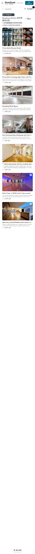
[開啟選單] (2, 3)
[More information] (21, 25)
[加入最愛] (31, 29)
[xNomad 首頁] (10, 3)
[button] (17, 219)
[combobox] (29, 18)
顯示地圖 (18, 550)
